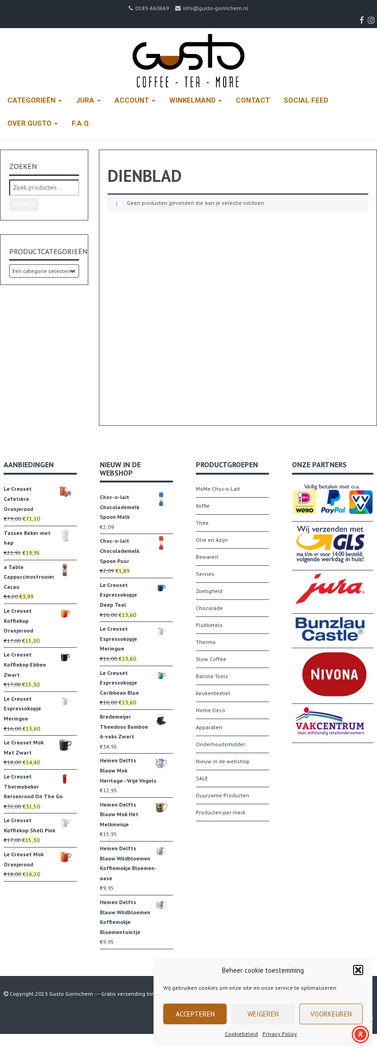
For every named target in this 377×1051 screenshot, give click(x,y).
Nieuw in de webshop (223, 761)
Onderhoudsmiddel (220, 744)
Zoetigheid (209, 590)
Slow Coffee (211, 659)
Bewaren (207, 556)
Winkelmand (193, 100)
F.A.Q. (81, 123)
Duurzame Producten (222, 795)
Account (132, 100)
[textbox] (44, 271)
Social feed (306, 100)
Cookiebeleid (241, 1033)
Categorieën (32, 100)
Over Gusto (30, 123)
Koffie (203, 505)
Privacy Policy (280, 1033)
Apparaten (209, 727)
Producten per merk (221, 812)
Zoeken (24, 205)
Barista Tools (212, 676)
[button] (358, 970)
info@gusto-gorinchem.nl (215, 8)
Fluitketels (209, 624)
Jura (86, 100)
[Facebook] (363, 20)
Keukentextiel (213, 693)
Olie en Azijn (212, 539)
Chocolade (209, 607)
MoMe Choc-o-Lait (218, 488)
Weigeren (263, 1014)
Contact (253, 100)
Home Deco (210, 710)
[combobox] (44, 271)
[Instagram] (372, 20)
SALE (202, 778)
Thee (202, 522)
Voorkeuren (331, 1014)
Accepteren (195, 1014)
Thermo (206, 642)
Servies (205, 573)
